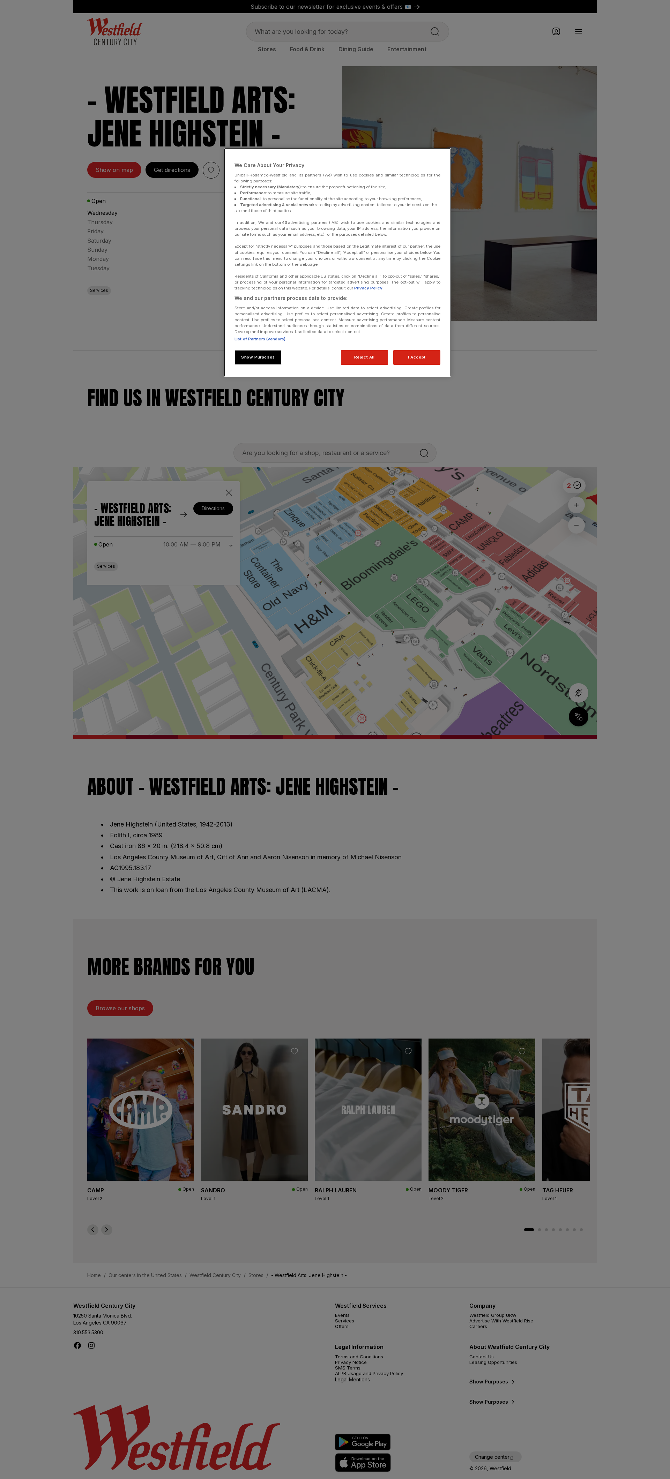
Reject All (364, 357)
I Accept (417, 357)
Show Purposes (258, 357)
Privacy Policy (367, 288)
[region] (337, 262)
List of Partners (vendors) (259, 339)
